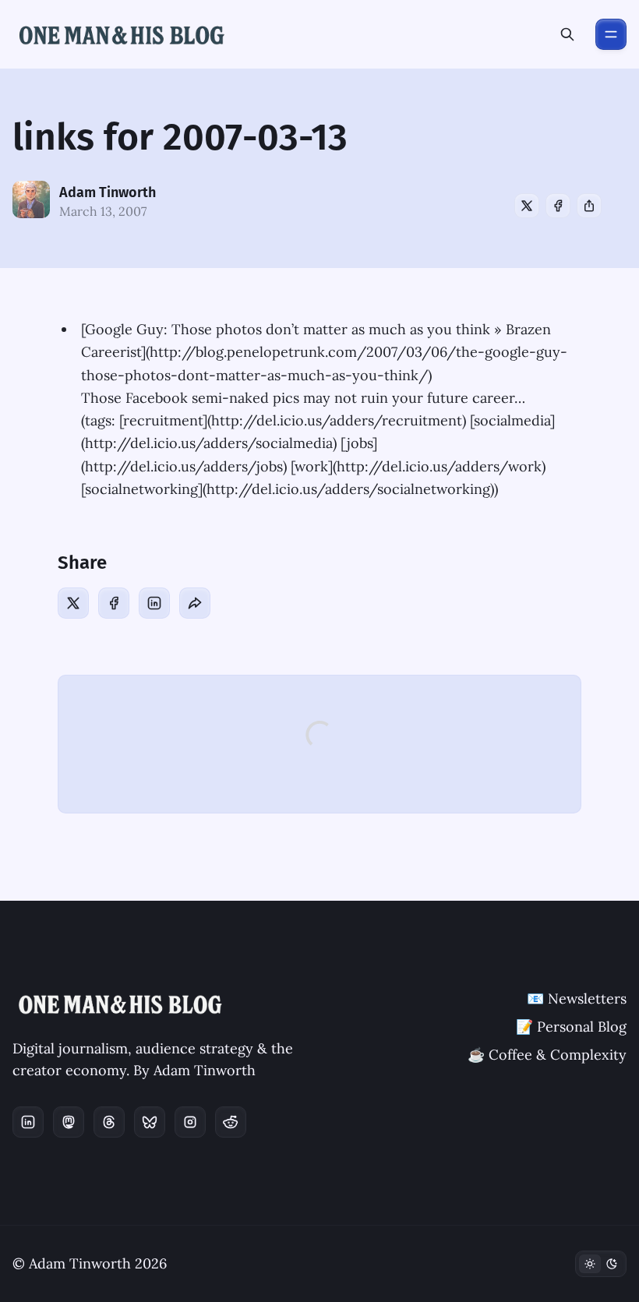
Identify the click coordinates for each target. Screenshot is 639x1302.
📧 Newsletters (577, 998)
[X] (526, 205)
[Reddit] (230, 1122)
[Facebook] (557, 205)
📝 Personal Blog (571, 1027)
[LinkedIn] (154, 603)
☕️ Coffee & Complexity (547, 1055)
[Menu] (611, 34)
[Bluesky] (149, 1122)
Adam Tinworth (107, 192)
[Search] (567, 34)
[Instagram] (190, 1122)
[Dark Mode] (601, 1264)
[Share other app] (589, 205)
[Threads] (109, 1122)
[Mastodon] (68, 1122)
